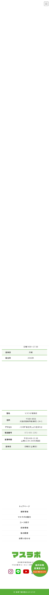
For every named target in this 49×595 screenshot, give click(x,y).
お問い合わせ (24, 538)
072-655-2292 (31, 432)
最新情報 (24, 511)
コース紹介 (24, 522)
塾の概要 (24, 533)
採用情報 (24, 527)
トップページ (24, 506)
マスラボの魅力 (24, 517)
